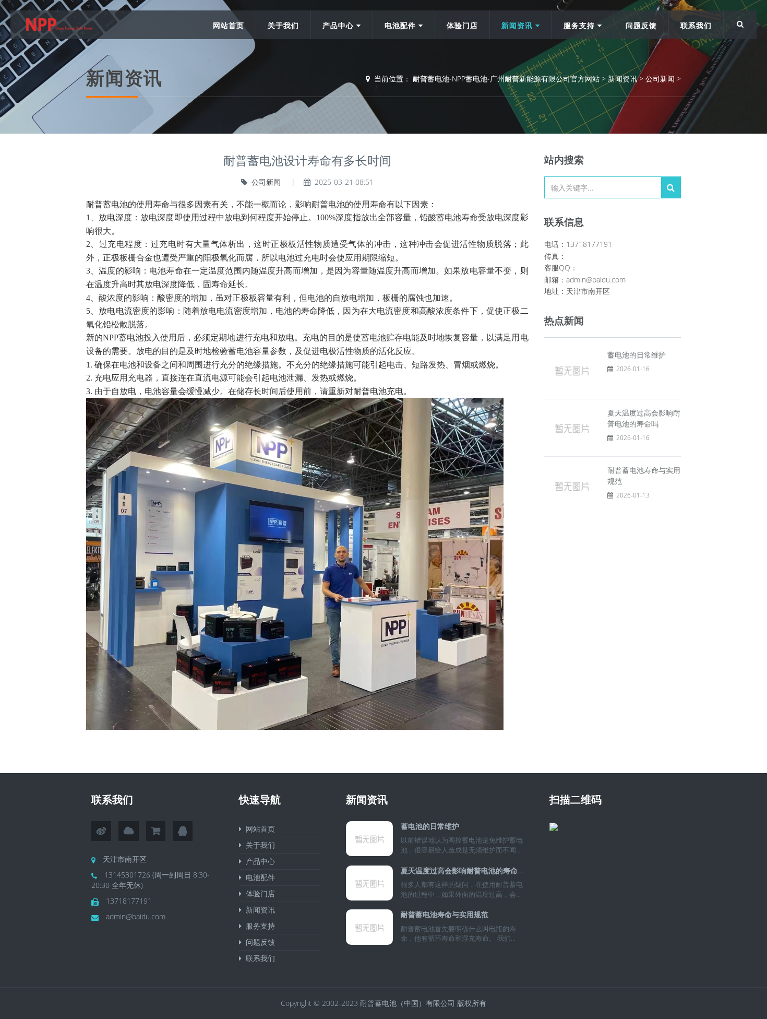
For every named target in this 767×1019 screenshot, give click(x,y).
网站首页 (228, 25)
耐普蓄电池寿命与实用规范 (444, 914)
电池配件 (401, 25)
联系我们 (696, 25)
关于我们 (283, 25)
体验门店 (462, 25)
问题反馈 (641, 25)
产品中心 (339, 25)
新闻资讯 (518, 25)
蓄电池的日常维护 (636, 355)
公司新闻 (660, 79)
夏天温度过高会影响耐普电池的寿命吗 (463, 870)
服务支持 (580, 25)
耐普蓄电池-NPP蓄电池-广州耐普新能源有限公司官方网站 (506, 79)
